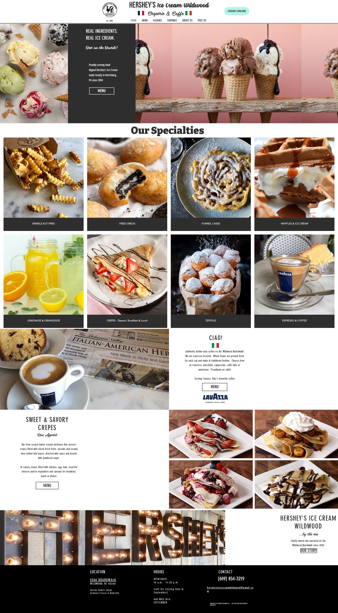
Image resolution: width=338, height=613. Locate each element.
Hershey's (142, 5)
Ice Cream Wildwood (183, 7)
